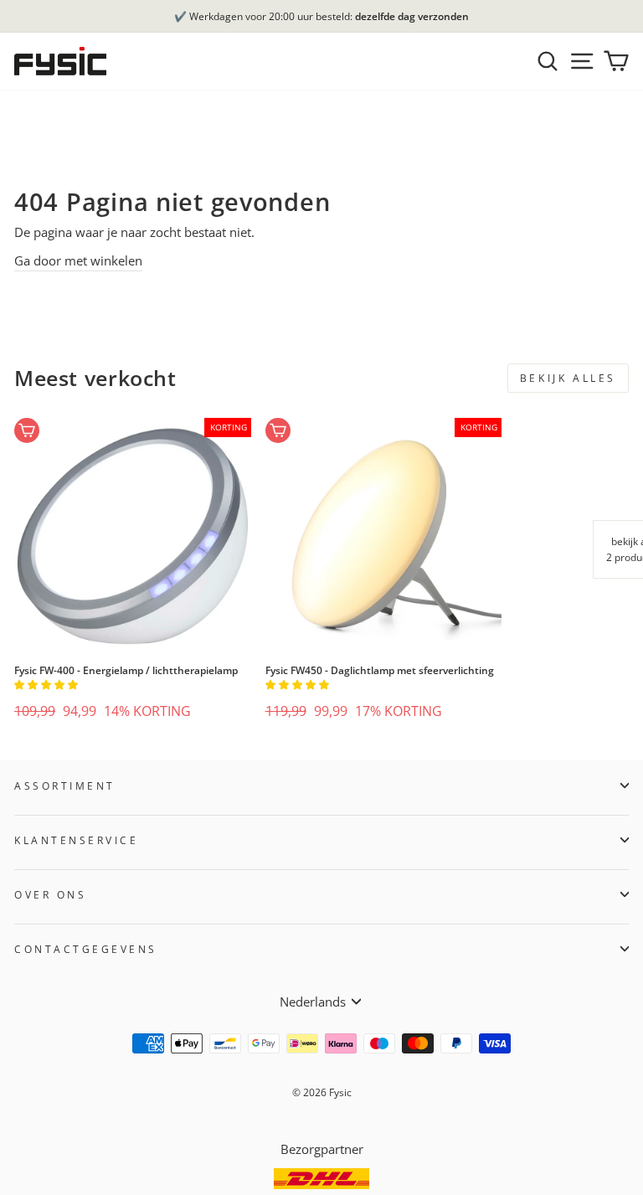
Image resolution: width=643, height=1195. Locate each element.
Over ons (50, 894)
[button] (47, 684)
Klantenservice (76, 840)
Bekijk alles (568, 378)
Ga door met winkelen (78, 260)
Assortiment (65, 785)
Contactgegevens (85, 948)
